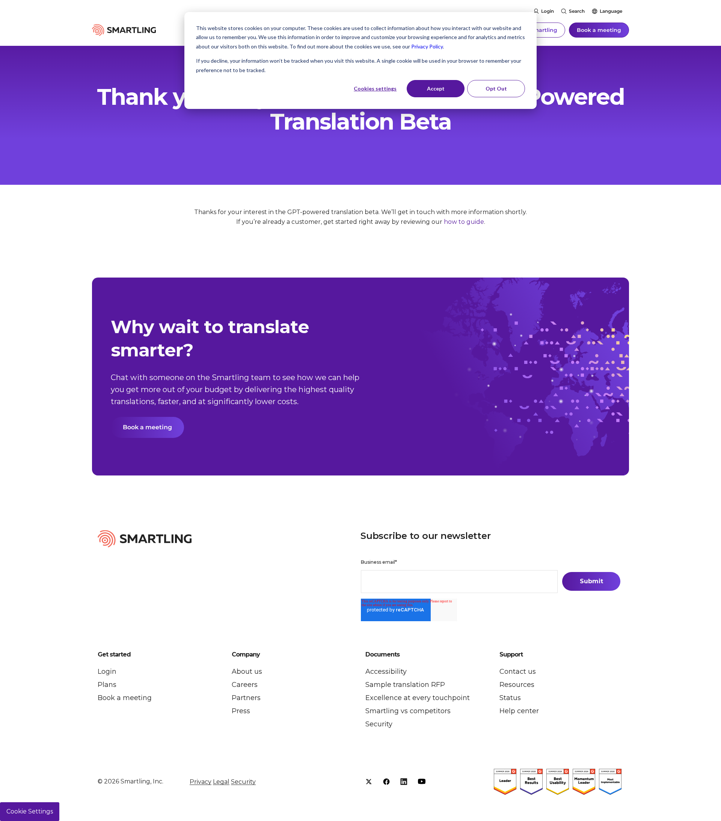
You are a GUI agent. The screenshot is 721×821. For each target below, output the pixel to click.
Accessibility (386, 671)
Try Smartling (538, 30)
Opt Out (496, 88)
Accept (436, 88)
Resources (516, 685)
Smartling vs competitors (408, 711)
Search (577, 11)
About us (247, 671)
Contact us (517, 671)
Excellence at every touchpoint (417, 698)
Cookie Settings (29, 811)
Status (510, 698)
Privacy (200, 781)
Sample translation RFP (405, 685)
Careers (245, 685)
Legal (221, 781)
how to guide (464, 221)
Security (378, 724)
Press (241, 711)
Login (547, 11)
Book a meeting (599, 30)
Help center (519, 711)
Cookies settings (375, 88)
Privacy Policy (427, 46)
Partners (246, 698)
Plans (107, 685)
